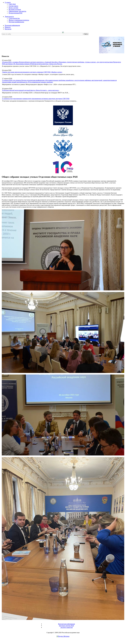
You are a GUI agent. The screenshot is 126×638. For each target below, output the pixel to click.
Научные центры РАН (66, 626)
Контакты (8, 29)
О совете (8, 2)
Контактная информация (66, 624)
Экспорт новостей (66, 627)
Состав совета (13, 6)
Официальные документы (17, 11)
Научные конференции (16, 22)
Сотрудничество (14, 18)
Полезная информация (12, 25)
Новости (8, 27)
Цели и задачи (13, 8)
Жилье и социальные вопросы (19, 20)
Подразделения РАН (15, 13)
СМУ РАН (12, 4)
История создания (15, 9)
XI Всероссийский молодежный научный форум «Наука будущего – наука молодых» (30, 90)
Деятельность (9, 16)
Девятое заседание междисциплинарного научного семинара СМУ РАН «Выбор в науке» (32, 72)
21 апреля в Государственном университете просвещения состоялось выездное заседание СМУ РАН (35, 98)
